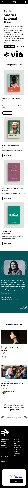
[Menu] (3, 2)
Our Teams (17, 449)
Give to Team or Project (7, 459)
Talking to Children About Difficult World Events (12, 384)
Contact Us (4, 461)
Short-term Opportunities (17, 446)
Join (15, 443)
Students (3, 445)
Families (3, 443)
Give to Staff (4, 457)
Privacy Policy (19, 477)
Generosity (4, 447)
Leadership (17, 453)
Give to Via (4, 455)
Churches (3, 441)
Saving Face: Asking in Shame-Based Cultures (13, 349)
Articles (16, 456)
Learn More (7, 113)
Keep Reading (5, 353)
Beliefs (16, 451)
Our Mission (17, 441)
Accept (17, 481)
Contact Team (9, 47)
